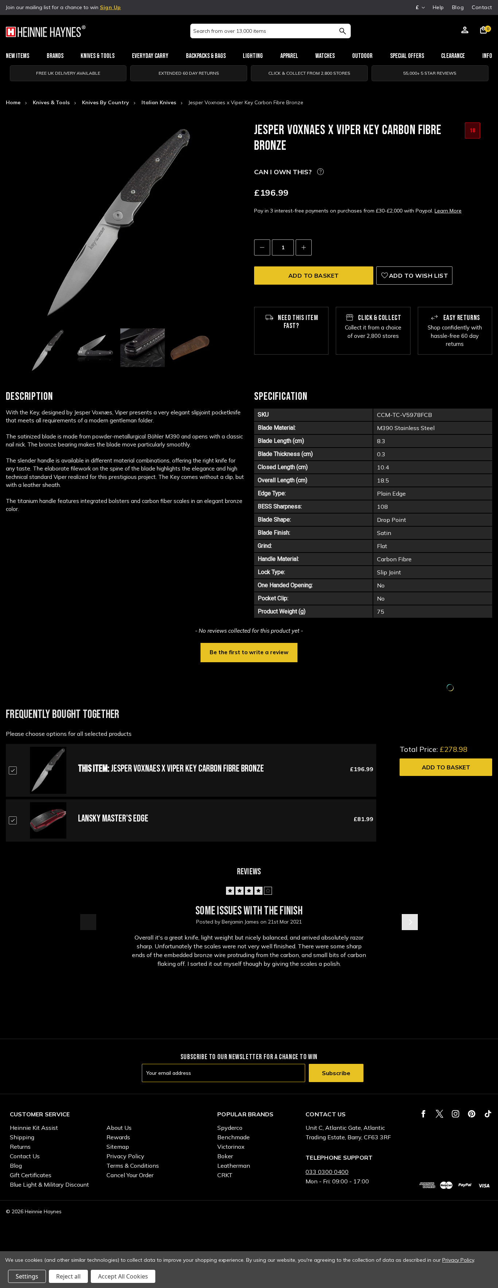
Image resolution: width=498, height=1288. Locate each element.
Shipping (22, 1137)
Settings (27, 1276)
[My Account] (465, 31)
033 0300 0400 (327, 1171)
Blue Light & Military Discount (49, 1184)
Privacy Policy (125, 1156)
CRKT (225, 1175)
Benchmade (233, 1137)
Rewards (118, 1137)
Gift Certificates (30, 1175)
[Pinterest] (471, 1113)
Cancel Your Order (129, 1175)
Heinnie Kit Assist (34, 1127)
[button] (249, 651)
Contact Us (25, 1156)
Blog (458, 7)
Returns (20, 1146)
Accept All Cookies (123, 1276)
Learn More (448, 210)
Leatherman (233, 1165)
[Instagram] (455, 1113)
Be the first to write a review (249, 652)
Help (438, 7)
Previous (88, 922)
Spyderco (229, 1127)
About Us (119, 1127)
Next (410, 922)
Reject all (68, 1276)
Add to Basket (446, 767)
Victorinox (231, 1146)
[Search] (342, 31)
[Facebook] (423, 1113)
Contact (482, 7)
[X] (439, 1113)
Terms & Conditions (132, 1165)
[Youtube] (488, 1113)
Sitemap (117, 1146)
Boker (225, 1156)
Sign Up (110, 7)
